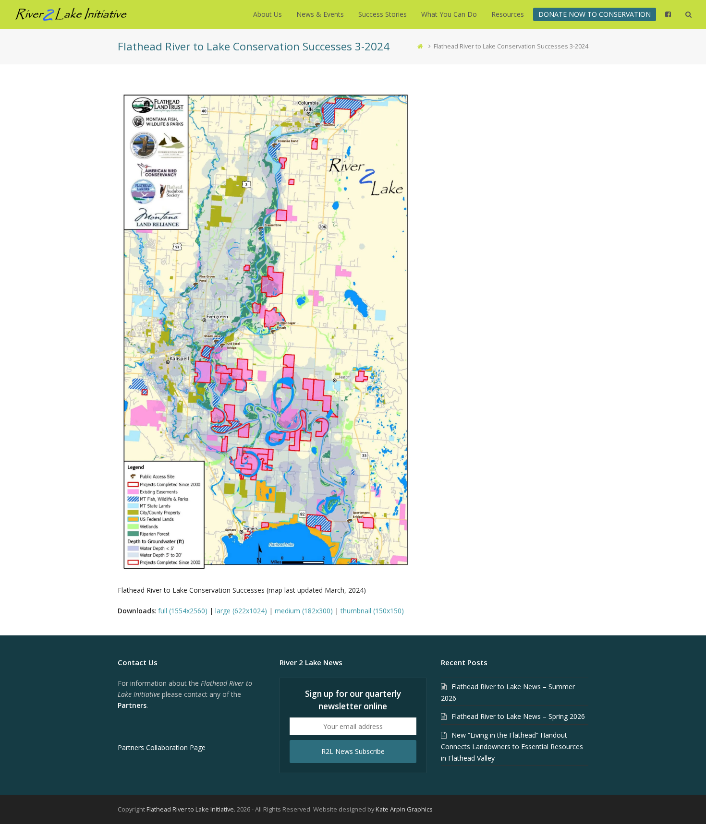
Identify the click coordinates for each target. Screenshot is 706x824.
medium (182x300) (304, 610)
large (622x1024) (241, 610)
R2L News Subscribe (353, 751)
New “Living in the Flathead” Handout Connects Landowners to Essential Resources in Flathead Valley (512, 746)
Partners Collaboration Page (162, 747)
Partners (132, 705)
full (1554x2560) (182, 610)
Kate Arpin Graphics (404, 809)
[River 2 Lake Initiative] (70, 13)
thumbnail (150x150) (372, 610)
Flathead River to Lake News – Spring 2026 (518, 716)
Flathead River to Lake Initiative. (190, 809)
